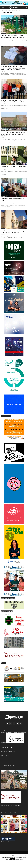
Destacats (2, 64)
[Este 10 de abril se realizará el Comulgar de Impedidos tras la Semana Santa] (14, 219)
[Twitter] (17, 723)
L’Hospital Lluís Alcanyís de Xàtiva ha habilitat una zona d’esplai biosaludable (12, 36)
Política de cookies (5, 805)
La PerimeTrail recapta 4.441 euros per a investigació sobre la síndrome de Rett (13, 101)
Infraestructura (3, 33)
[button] (26, 7)
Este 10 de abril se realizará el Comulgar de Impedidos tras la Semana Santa (14, 231)
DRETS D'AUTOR (5, 755)
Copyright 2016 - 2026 (7, 747)
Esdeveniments (3, 228)
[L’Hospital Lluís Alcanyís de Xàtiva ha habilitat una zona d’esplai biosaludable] (14, 24)
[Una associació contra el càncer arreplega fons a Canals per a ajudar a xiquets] (14, 155)
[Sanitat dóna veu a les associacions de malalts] (14, 187)
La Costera (2, 164)
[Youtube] (20, 723)
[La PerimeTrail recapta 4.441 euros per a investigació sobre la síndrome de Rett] (14, 89)
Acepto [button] (12, 859)
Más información (19, 859)
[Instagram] (10, 723)
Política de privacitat (14, 805)
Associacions (3, 98)
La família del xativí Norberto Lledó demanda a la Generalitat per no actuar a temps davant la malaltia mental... (13, 68)
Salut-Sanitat (3, 196)
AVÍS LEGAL (4, 759)
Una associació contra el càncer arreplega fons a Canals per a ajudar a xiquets (13, 167)
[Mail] (14, 723)
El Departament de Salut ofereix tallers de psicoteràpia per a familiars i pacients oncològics (13, 134)
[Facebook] (7, 723)
